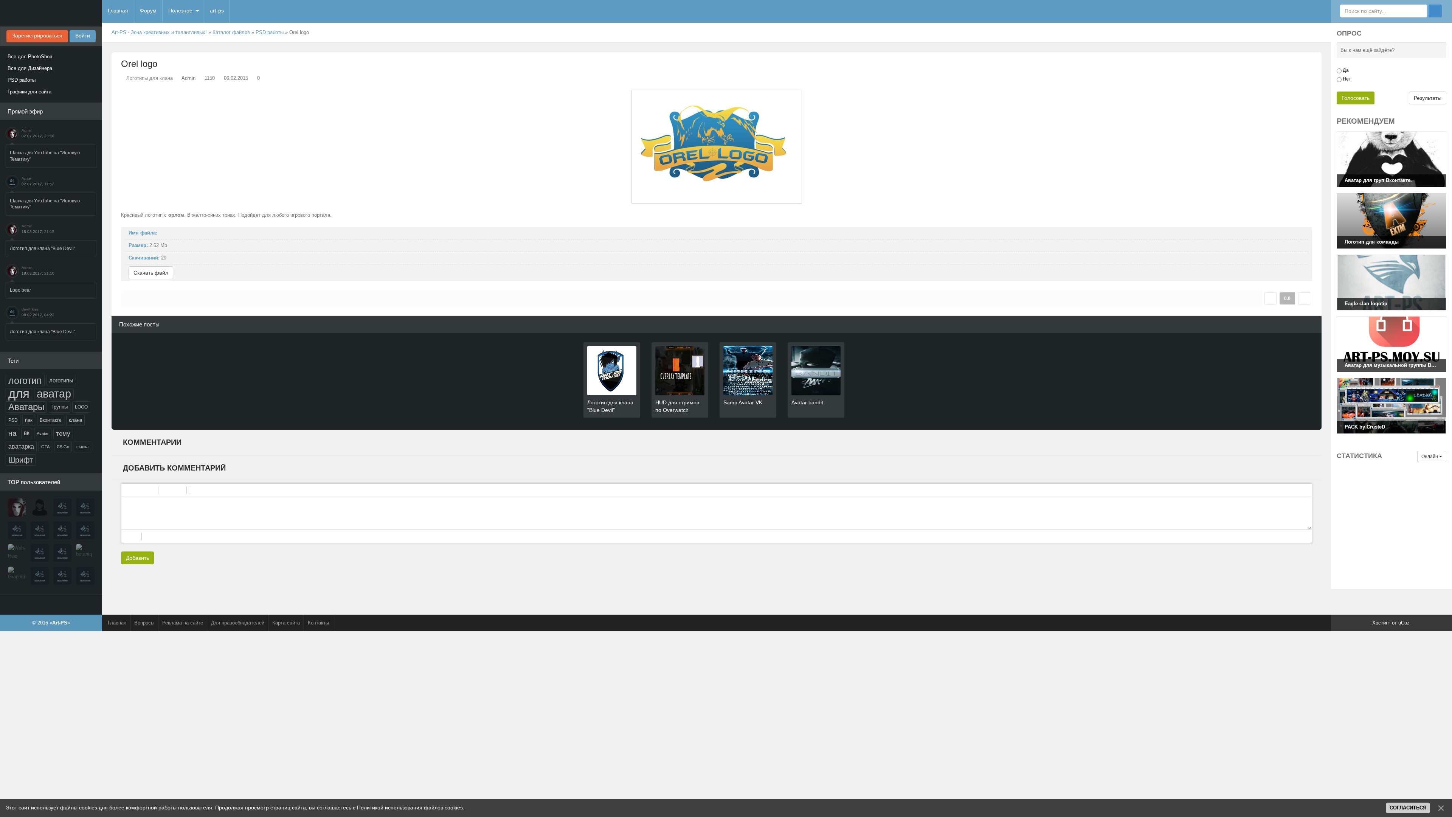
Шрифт (20, 460)
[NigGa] (17, 530)
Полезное (180, 11)
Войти (82, 36)
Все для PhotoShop (30, 56)
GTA (45, 446)
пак (29, 420)
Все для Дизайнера (30, 68)
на (12, 433)
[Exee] (85, 576)
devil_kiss (30, 309)
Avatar (43, 433)
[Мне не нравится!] (1304, 298)
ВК (26, 433)
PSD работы (22, 80)
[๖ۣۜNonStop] (40, 530)
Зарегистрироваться (37, 36)
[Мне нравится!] (1270, 298)
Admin (27, 130)
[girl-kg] (85, 530)
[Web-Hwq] (17, 553)
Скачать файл (150, 273)
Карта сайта (286, 623)
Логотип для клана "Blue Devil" (42, 248)
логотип (25, 380)
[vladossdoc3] (62, 553)
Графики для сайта (29, 92)
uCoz (1404, 623)
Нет (1347, 79)
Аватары (26, 407)
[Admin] (17, 508)
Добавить (137, 558)
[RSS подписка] (1318, 33)
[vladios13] (85, 508)
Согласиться (1408, 808)
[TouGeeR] (40, 553)
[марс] (62, 530)
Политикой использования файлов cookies (410, 808)
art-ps (217, 11)
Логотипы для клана (149, 78)
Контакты (318, 623)
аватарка (21, 446)
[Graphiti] (17, 576)
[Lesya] (40, 508)
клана (75, 420)
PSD (13, 420)
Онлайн (1430, 456)
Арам (26, 178)
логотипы (61, 380)
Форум (148, 11)
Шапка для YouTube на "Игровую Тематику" (45, 156)
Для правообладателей (237, 623)
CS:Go (63, 446)
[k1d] (40, 576)
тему (63, 433)
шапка (82, 446)
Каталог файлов (231, 32)
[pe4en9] (62, 576)
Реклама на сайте (182, 623)
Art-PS (51, 13)
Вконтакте (51, 420)
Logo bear (20, 290)
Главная (118, 11)
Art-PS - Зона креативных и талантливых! (159, 32)
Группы (59, 407)
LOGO (81, 407)
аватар (54, 393)
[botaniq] (85, 553)
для (18, 393)
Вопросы (144, 623)
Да (1346, 70)
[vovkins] (62, 508)
